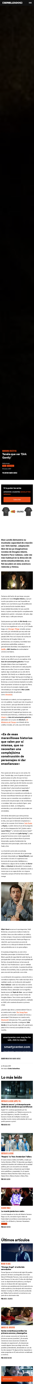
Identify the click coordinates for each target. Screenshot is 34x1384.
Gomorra (4, 1224)
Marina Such (6, 1125)
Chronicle (8, 694)
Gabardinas (10, 466)
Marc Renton (6, 1227)
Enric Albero (6, 1179)
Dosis (4, 466)
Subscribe (17, 500)
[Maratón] (17, 512)
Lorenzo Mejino (7, 1358)
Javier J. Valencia (7, 1299)
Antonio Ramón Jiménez (11, 473)
